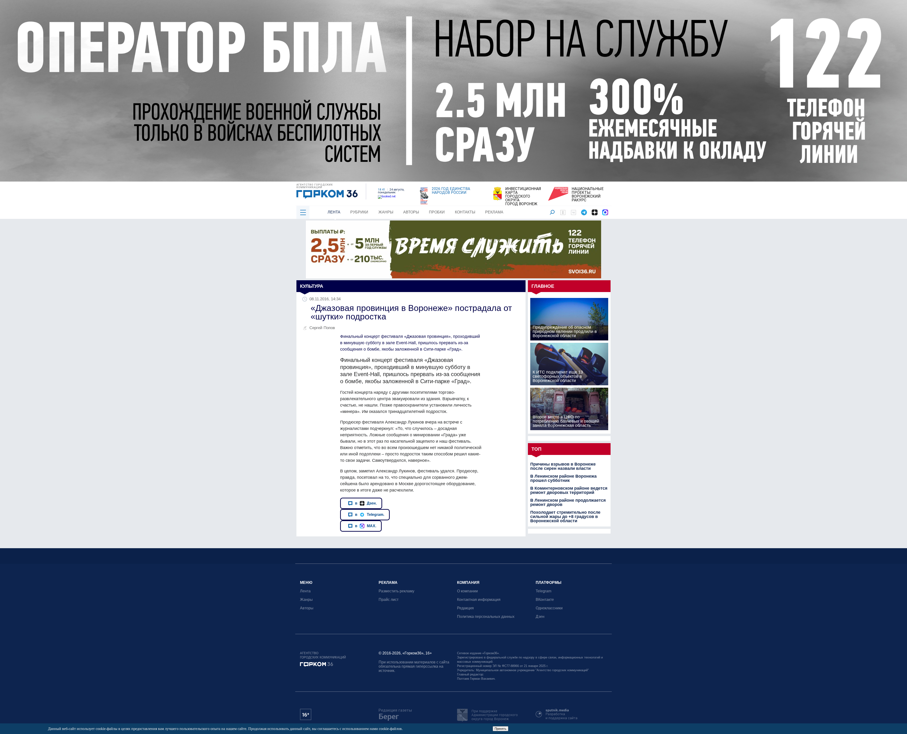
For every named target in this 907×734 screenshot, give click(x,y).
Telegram (543, 591)
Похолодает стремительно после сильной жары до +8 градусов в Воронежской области (565, 516)
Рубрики (359, 212)
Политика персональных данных (485, 617)
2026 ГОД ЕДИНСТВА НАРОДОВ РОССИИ (451, 191)
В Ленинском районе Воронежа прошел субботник (563, 478)
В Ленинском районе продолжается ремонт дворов (568, 502)
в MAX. (365, 526)
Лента (334, 212)
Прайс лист (388, 600)
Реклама (494, 212)
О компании (467, 591)
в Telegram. (369, 514)
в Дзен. (366, 503)
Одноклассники (549, 608)
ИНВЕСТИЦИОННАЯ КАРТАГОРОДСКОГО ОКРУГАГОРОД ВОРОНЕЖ (523, 196)
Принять (500, 728)
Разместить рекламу (396, 591)
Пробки (437, 212)
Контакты (465, 212)
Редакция (465, 608)
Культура (311, 286)
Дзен (540, 617)
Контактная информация (479, 600)
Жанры (385, 212)
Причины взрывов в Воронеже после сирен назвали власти (563, 466)
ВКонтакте (545, 600)
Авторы (411, 212)
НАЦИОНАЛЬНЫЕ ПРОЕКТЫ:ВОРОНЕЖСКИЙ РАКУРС (587, 194)
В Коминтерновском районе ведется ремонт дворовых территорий (569, 490)
